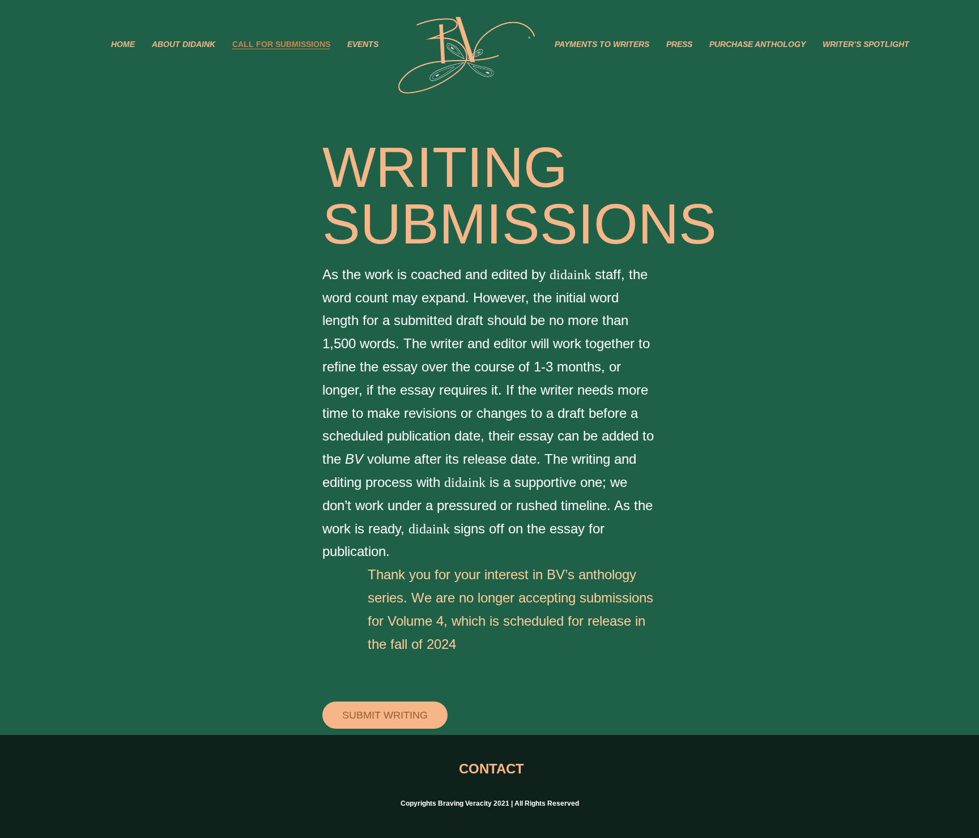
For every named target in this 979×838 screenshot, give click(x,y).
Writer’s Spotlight (866, 44)
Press (679, 44)
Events (362, 44)
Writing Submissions (519, 195)
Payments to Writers (602, 44)
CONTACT (489, 768)
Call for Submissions (281, 44)
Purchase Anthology (757, 44)
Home (123, 44)
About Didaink (183, 44)
